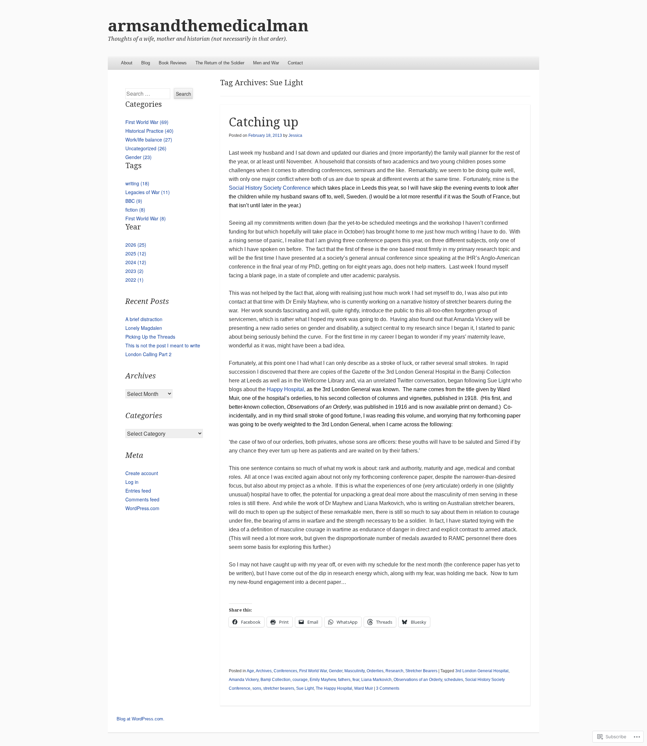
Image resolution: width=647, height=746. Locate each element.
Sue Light (305, 688)
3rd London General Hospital (482, 671)
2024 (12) (135, 262)
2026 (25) (135, 244)
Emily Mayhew (323, 679)
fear (355, 679)
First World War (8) (145, 218)
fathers (344, 679)
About (126, 62)
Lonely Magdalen (143, 327)
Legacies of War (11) (147, 192)
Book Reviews (173, 62)
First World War (313, 671)
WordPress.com (142, 508)
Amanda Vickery (243, 679)
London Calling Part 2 (148, 354)
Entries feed (138, 490)
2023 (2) (134, 271)
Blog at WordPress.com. (140, 718)
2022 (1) (134, 279)
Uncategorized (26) (145, 148)
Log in (131, 481)
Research (394, 671)
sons (256, 688)
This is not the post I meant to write (162, 345)
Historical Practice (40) (149, 130)
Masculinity (354, 671)
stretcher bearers (278, 688)
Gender (335, 671)
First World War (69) (146, 122)
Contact (295, 62)
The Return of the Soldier (219, 62)
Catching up (263, 122)
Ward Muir (363, 688)
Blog (145, 62)
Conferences (285, 671)
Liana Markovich (376, 679)
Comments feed (142, 499)
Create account (141, 473)
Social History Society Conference (374, 196)
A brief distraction (143, 319)
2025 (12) (135, 253)
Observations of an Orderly (418, 679)
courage (300, 679)
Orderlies (375, 671)
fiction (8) (135, 209)
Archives (264, 671)
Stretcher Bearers (421, 671)
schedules (453, 679)
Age (250, 671)
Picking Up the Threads (150, 336)
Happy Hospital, (375, 406)
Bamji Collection (275, 679)
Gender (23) (138, 157)
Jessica (295, 135)
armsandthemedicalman (208, 25)
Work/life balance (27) (148, 139)
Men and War (266, 62)
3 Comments (387, 688)
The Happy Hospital (334, 688)
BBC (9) (133, 200)
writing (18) (137, 183)
